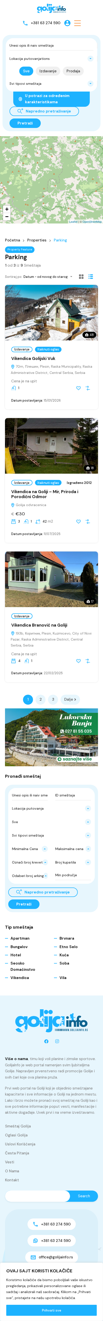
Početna (12, 240)
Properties (36, 240)
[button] (77, 23)
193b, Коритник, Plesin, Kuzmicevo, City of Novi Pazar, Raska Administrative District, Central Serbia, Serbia (51, 639)
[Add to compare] (88, 388)
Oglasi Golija (16, 1135)
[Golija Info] (51, 8)
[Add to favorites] (78, 388)
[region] (51, 1292)
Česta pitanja (17, 1153)
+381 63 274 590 (45, 22)
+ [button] (6, 209)
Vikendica (19, 977)
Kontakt (12, 1180)
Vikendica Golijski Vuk (33, 358)
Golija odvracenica (30, 505)
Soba (64, 963)
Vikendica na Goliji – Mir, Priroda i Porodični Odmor (44, 494)
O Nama (12, 1171)
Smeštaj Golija (18, 1126)
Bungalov (19, 946)
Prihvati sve (51, 1310)
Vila (63, 977)
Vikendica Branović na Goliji (39, 625)
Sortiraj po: (13, 276)
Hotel (15, 955)
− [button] (6, 217)
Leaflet (73, 221)
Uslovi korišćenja (20, 1144)
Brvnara (67, 938)
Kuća (64, 955)
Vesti (9, 1162)
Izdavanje (22, 349)
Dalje (68, 699)
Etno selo (69, 946)
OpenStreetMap (92, 221)
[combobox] (51, 58)
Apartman (20, 938)
